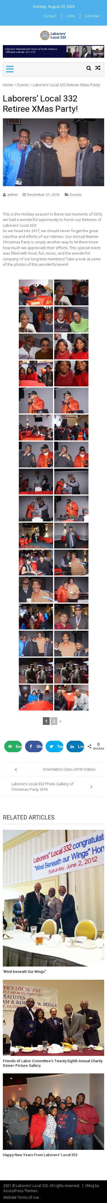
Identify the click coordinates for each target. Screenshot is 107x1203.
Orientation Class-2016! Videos (69, 769)
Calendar (92, 15)
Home (8, 84)
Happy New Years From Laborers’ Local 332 (40, 1155)
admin (12, 194)
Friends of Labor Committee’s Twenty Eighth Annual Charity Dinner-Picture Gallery (52, 1063)
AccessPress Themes (20, 1190)
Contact (49, 15)
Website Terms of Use (21, 1197)
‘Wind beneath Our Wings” (24, 971)
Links (70, 15)
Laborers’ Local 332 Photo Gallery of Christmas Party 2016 (42, 786)
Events (23, 84)
